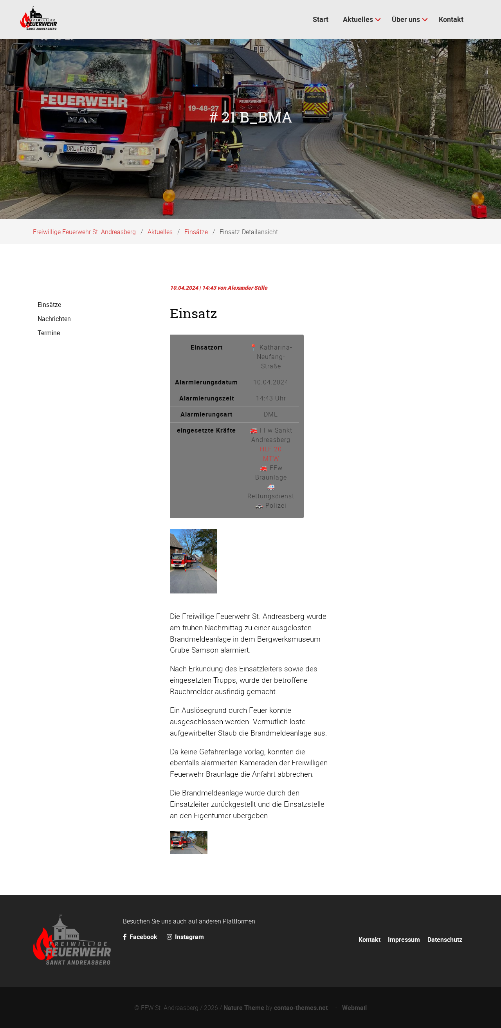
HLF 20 (271, 449)
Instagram (188, 936)
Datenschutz (444, 939)
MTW (271, 458)
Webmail (354, 1007)
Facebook (143, 936)
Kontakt (369, 939)
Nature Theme (243, 1007)
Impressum (404, 939)
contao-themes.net (302, 1007)
